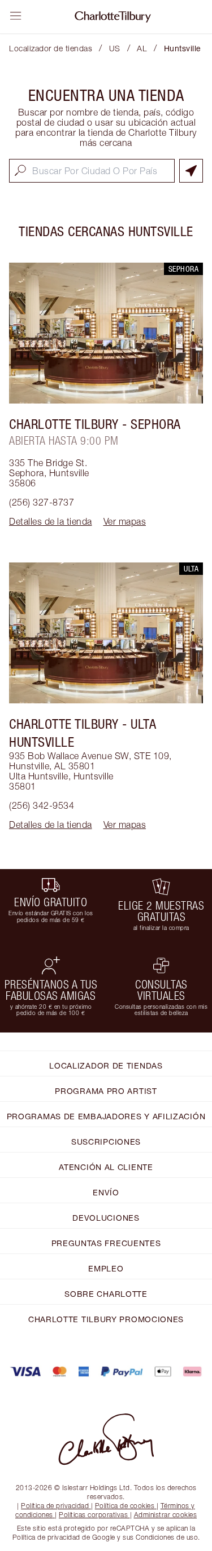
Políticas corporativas (93, 1514)
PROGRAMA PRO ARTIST (106, 1091)
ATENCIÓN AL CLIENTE (106, 1167)
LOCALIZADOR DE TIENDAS (105, 1065)
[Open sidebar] (16, 16)
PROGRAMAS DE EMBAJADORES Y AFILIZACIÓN (106, 1116)
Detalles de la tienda (50, 521)
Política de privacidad (55, 1505)
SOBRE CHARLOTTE (106, 1294)
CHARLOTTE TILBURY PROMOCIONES (106, 1319)
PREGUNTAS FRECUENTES (106, 1243)
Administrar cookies (165, 1514)
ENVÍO (106, 1192)
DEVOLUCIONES (105, 1217)
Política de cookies (125, 1505)
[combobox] (92, 171)
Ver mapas (124, 521)
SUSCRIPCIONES (106, 1141)
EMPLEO (105, 1268)
